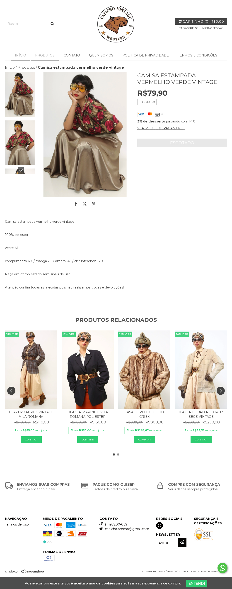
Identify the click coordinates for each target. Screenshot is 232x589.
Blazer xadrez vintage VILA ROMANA (31, 414)
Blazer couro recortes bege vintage (201, 414)
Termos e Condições (197, 55)
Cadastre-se (188, 28)
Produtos (45, 55)
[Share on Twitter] (84, 203)
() (203, 22)
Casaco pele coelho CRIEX (144, 414)
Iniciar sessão (213, 28)
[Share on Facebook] (76, 203)
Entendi (196, 583)
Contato (72, 55)
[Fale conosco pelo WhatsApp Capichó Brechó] (222, 568)
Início (20, 55)
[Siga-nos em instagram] (159, 525)
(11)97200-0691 (117, 524)
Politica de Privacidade (145, 55)
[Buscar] (52, 24)
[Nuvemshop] (25, 573)
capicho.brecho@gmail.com (127, 529)
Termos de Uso (17, 524)
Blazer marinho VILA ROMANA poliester (88, 414)
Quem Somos (101, 55)
